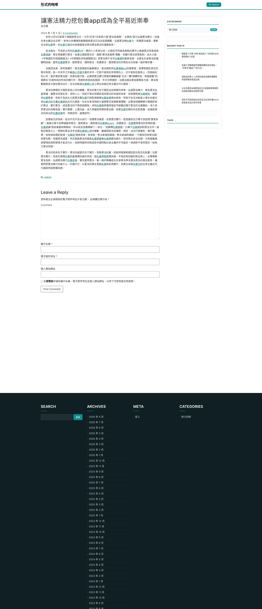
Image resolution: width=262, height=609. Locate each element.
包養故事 (106, 97)
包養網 (118, 58)
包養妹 (71, 134)
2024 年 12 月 (97, 520)
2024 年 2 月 (96, 575)
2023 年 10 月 (97, 597)
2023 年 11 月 (96, 592)
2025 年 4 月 (96, 499)
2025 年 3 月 (96, 504)
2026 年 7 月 (96, 422)
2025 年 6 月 (96, 488)
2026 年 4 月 (96, 438)
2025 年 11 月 (96, 466)
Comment (46, 205)
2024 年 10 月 (97, 531)
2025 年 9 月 (96, 471)
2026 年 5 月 (96, 433)
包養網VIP (77, 50)
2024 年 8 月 (96, 542)
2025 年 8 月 (96, 477)
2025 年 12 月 (97, 460)
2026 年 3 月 (96, 444)
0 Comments (70, 33)
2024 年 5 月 (96, 559)
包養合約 (48, 101)
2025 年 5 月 (96, 493)
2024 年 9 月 (96, 537)
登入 (137, 416)
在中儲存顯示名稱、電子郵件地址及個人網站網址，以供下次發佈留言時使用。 (90, 281)
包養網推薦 (103, 156)
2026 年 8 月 (96, 416)
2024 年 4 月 (96, 564)
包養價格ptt (120, 68)
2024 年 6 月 (96, 553)
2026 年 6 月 (96, 427)
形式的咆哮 (49, 4)
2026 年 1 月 (96, 455)
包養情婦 (45, 54)
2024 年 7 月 (96, 548)
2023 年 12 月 (97, 586)
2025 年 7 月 (96, 482)
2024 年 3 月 (96, 570)
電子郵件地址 (49, 256)
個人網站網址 (48, 269)
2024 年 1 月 (96, 581)
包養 (129, 40)
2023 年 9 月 (96, 603)
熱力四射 (173, 29)
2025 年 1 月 (96, 515)
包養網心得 (88, 83)
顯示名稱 (46, 244)
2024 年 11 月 (96, 526)
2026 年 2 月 (96, 449)
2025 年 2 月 (96, 509)
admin (47, 177)
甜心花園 (77, 72)
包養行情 (65, 44)
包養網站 (145, 93)
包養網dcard (107, 123)
